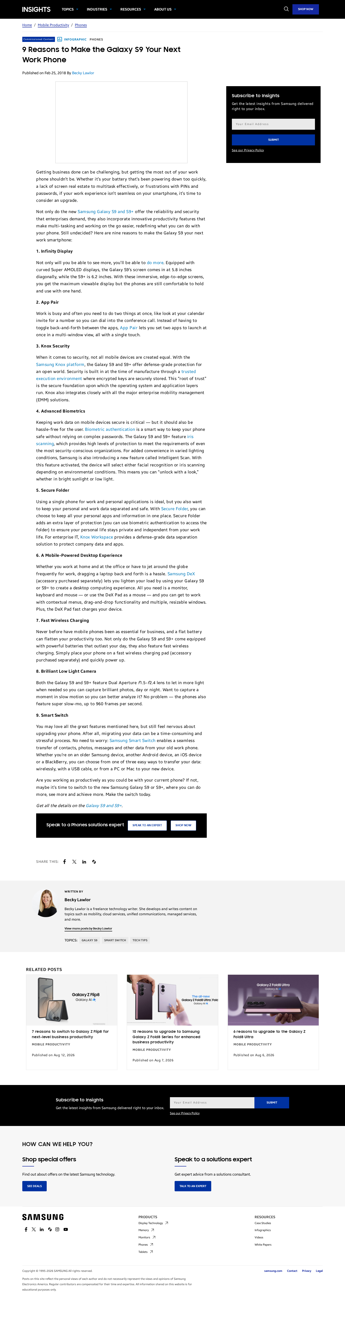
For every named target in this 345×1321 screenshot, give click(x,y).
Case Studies (263, 1223)
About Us (163, 9)
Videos (259, 1237)
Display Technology (150, 1223)
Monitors (144, 1237)
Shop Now (305, 9)
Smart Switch (115, 940)
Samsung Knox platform (60, 364)
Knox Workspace (96, 537)
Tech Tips (140, 940)
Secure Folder (174, 508)
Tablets (143, 1252)
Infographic (75, 39)
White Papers (263, 1244)
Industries (97, 9)
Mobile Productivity (53, 25)
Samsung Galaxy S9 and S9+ (106, 211)
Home (27, 25)
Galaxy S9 (90, 940)
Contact (292, 1271)
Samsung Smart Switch (133, 740)
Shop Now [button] (183, 825)
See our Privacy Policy (248, 150)
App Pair (129, 327)
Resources (130, 9)
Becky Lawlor (83, 73)
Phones (81, 25)
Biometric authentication (110, 429)
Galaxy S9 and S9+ (104, 805)
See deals (34, 1186)
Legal (319, 1271)
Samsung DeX (181, 573)
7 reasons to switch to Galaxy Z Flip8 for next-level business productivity (70, 1034)
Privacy (306, 1271)
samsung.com (273, 1271)
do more (155, 262)
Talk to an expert (193, 1186)
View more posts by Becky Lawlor (88, 928)
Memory (143, 1230)
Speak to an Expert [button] (147, 825)
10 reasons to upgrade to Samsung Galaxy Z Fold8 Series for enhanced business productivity (166, 1037)
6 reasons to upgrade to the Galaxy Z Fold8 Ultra (270, 1034)
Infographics (263, 1230)
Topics (68, 9)
